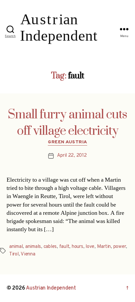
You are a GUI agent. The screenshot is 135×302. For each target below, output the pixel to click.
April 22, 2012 (72, 155)
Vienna (28, 254)
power (119, 247)
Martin (104, 247)
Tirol (14, 254)
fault (64, 247)
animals (33, 247)
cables (50, 247)
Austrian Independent (51, 288)
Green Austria (67, 142)
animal (16, 247)
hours (77, 247)
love (90, 247)
